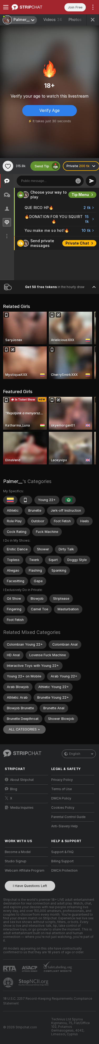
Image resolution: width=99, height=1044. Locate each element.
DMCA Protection (64, 870)
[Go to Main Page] (31, 7)
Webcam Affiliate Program (24, 870)
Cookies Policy (62, 808)
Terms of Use (61, 789)
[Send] (91, 181)
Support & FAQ (62, 852)
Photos (78, 19)
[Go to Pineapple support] (8, 982)
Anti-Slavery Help (64, 826)
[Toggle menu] (6, 7)
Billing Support (62, 861)
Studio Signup (15, 861)
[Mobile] (26, 500)
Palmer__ (12, 481)
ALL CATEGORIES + (24, 729)
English (74, 754)
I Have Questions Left (30, 886)
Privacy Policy (62, 780)
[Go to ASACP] (30, 969)
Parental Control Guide (68, 817)
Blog (13, 789)
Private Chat (77, 243)
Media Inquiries (22, 808)
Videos (52, 19)
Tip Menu (80, 195)
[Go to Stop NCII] (34, 982)
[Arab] (69, 500)
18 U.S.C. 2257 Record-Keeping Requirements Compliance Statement (47, 1001)
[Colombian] (10, 500)
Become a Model (18, 852)
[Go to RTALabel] (10, 968)
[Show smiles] (78, 181)
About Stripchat (22, 780)
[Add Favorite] (8, 166)
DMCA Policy (61, 798)
